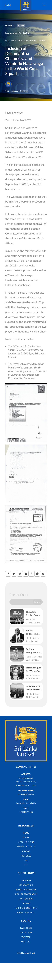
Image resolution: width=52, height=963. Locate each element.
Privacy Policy (26, 912)
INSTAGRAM (26, 932)
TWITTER (26, 937)
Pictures (26, 856)
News (42, 40)
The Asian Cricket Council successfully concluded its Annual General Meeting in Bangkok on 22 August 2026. (33, 613)
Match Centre (26, 842)
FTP (26, 865)
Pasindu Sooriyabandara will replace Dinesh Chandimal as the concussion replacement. (34, 651)
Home (26, 833)
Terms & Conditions (26, 908)
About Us (26, 880)
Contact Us (26, 885)
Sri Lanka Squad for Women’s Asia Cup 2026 (33, 669)
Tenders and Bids (26, 889)
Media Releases (27, 40)
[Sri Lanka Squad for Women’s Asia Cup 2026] (17, 672)
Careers (26, 903)
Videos (26, 851)
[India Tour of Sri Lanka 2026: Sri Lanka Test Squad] (17, 691)
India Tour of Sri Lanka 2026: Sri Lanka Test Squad (33, 688)
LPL (26, 860)
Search (37, 602)
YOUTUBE (26, 941)
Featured (10, 40)
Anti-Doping (26, 899)
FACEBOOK (26, 928)
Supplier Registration (26, 894)
